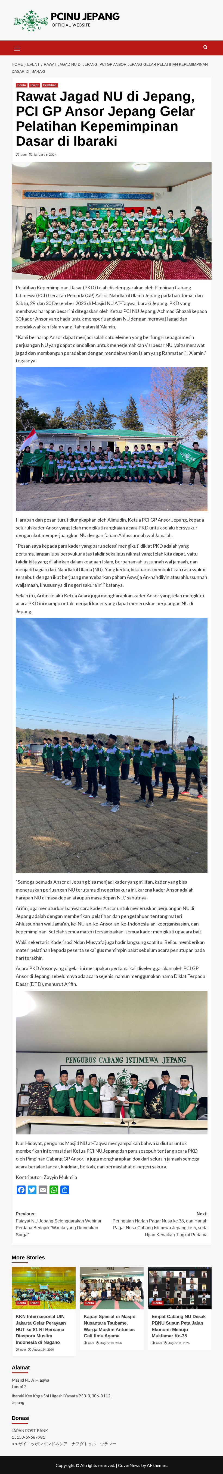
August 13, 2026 (111, 1343)
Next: (160, 1224)
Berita (21, 85)
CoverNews (129, 1465)
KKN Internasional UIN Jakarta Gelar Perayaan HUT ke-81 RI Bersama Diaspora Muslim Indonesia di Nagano (41, 1329)
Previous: (58, 1224)
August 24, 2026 (43, 1349)
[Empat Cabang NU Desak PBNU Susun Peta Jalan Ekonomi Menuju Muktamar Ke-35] (180, 1288)
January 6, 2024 (45, 154)
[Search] (205, 47)
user (23, 154)
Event (34, 85)
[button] (17, 47)
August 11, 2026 (179, 1343)
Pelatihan (50, 85)
